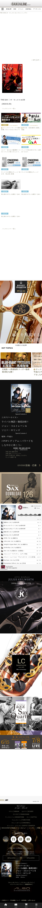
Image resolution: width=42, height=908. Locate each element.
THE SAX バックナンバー (13, 453)
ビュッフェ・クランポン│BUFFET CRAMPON (21, 825)
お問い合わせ (31, 900)
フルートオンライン (13, 882)
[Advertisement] (21, 253)
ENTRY (28, 465)
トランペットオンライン (16, 884)
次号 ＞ (39, 60)
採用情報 (24, 900)
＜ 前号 (33, 60)
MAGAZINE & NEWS (8, 828)
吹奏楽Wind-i (28, 884)
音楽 (14, 9)
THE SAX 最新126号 (12, 451)
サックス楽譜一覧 (11, 457)
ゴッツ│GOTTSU (32, 817)
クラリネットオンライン (27, 882)
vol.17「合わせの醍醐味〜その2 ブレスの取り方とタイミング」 (11, 151)
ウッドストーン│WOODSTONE (14, 817)
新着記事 (8, 9)
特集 (38, 828)
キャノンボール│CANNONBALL (21, 823)
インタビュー (22, 828)
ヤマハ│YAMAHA (14, 811)
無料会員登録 (11, 858)
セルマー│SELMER (27, 811)
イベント (20, 9)
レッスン (32, 828)
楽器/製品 (28, 9)
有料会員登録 (31, 858)
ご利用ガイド (5, 900)
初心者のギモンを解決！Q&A (10, 194)
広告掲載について (15, 900)
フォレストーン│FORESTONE (21, 820)
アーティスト (37, 9)
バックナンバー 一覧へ (9, 108)
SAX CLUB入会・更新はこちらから (16, 455)
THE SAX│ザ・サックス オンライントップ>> (13, 13)
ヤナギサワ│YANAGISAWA (21, 814)
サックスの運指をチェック (31, 172)
